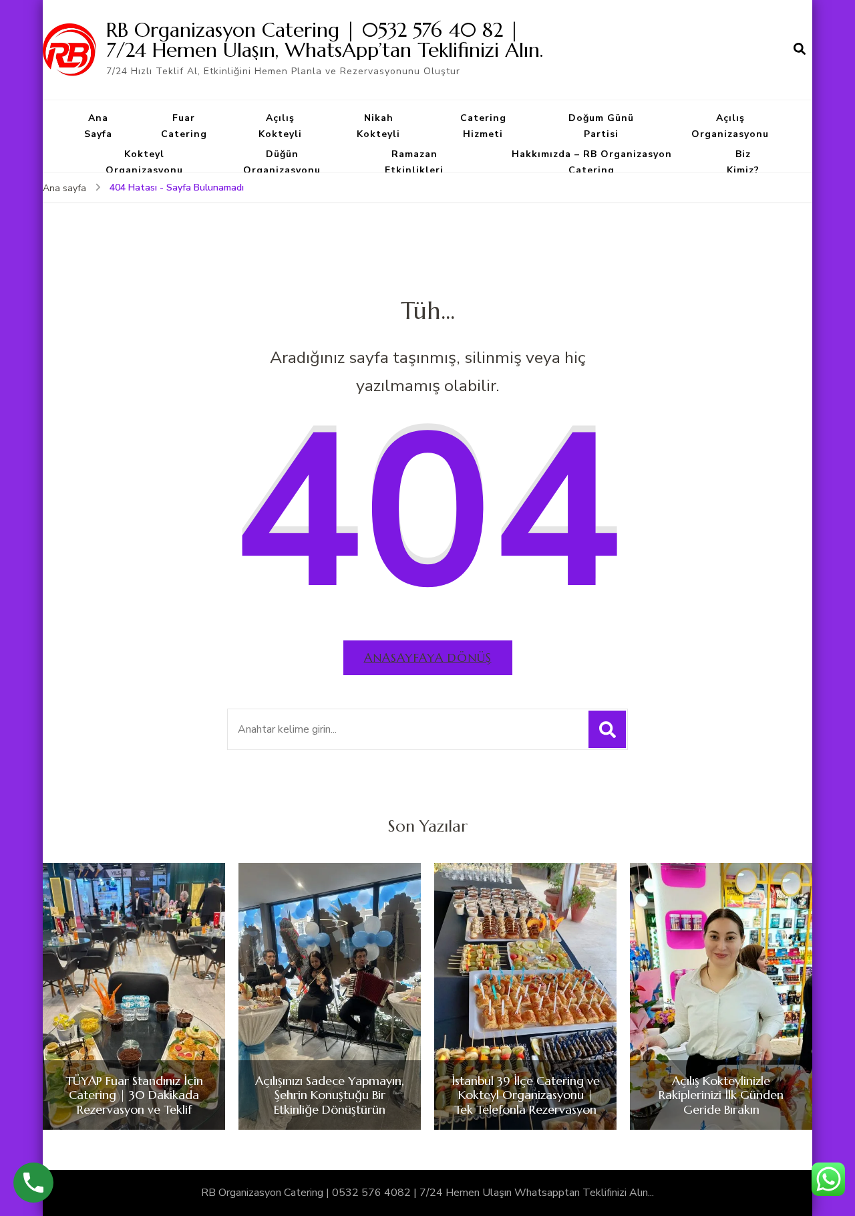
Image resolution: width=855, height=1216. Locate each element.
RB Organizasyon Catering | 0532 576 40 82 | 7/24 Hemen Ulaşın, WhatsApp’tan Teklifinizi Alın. (324, 39)
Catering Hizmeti (483, 126)
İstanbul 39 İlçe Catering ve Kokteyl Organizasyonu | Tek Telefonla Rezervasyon (526, 1095)
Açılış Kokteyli (280, 126)
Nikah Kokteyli (378, 126)
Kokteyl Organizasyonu (144, 162)
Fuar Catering (184, 126)
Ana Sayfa (98, 126)
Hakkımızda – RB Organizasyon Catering (592, 162)
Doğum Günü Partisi (601, 126)
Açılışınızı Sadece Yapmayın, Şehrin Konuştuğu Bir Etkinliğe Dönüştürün (329, 1095)
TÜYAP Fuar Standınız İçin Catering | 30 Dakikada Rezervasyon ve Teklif (134, 1095)
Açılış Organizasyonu (730, 126)
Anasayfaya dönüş (428, 657)
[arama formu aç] (799, 49)
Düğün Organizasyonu (282, 162)
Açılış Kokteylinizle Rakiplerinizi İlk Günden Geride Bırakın (721, 1095)
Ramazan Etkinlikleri (414, 162)
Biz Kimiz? (743, 162)
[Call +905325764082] (33, 1183)
